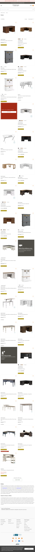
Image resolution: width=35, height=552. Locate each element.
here (12, 550)
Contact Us (21, 2)
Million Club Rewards (28, 529)
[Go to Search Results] (33, 9)
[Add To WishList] (16, 22)
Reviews (27, 530)
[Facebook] (13, 538)
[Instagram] (16, 538)
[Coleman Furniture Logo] (16, 5)
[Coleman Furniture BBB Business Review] (17, 535)
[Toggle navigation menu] (1, 5)
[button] (30, 5)
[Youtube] (19, 538)
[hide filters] (3, 19)
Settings (3, 521)
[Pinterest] (22, 538)
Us (9, 521)
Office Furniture (3, 12)
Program (18, 521)
